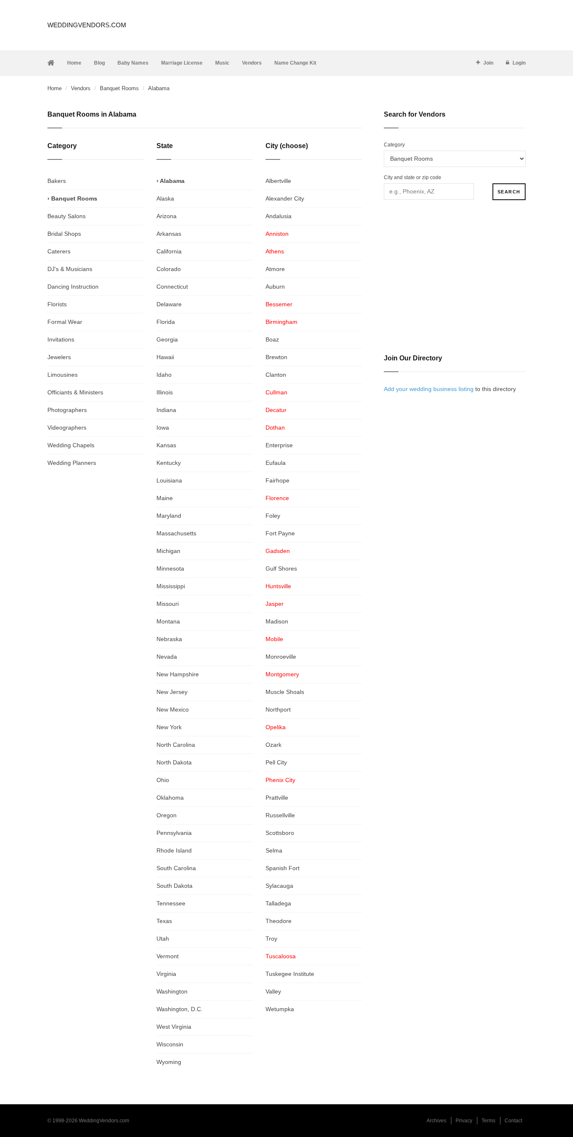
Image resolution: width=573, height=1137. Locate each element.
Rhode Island (174, 850)
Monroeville (281, 656)
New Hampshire (177, 674)
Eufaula (276, 462)
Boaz (272, 339)
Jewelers (59, 357)
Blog (99, 63)
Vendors (252, 63)
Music (222, 63)
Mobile (274, 639)
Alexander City (285, 198)
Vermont (167, 956)
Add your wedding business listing (429, 389)
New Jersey (172, 691)
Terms (488, 1121)
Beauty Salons (66, 216)
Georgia (167, 339)
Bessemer (279, 304)
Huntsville (278, 586)
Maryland (168, 515)
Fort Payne (280, 533)
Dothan (275, 427)
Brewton (276, 357)
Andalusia (279, 216)
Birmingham (281, 321)
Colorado (168, 269)
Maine (164, 498)
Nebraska (169, 639)
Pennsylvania (174, 832)
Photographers (67, 410)
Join (488, 63)
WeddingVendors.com (86, 25)
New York (169, 727)
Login (519, 63)
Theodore (279, 921)
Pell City (276, 762)
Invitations (60, 339)
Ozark (273, 744)
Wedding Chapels (70, 445)
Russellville (280, 815)
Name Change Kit (295, 63)
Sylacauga (279, 885)
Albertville (278, 180)
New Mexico (172, 709)
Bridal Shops (64, 233)
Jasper (275, 603)
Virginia (166, 973)
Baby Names (132, 63)
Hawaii (165, 357)
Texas (164, 921)
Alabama (172, 180)
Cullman (276, 392)
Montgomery (282, 674)
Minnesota (170, 568)
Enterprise (279, 445)
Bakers (56, 180)
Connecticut (172, 286)
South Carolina (176, 868)
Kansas (166, 445)
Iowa (162, 427)
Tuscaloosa (281, 956)
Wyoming (168, 1062)
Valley (273, 991)
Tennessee (170, 903)
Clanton (276, 374)
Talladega (278, 903)
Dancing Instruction (73, 286)
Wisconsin (169, 1044)
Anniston (277, 233)
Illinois (164, 392)
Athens (275, 251)
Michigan (168, 551)
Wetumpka (280, 1009)
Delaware (169, 304)
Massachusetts (176, 533)
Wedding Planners (71, 462)
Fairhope (277, 480)
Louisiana (169, 480)
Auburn (275, 286)
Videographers (66, 427)
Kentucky (168, 462)
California (169, 251)
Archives (436, 1121)
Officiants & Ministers (75, 392)
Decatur (276, 410)
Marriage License (182, 63)
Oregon (166, 815)
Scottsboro (280, 832)
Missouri (167, 603)
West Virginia (173, 1026)
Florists (57, 304)
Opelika (276, 727)
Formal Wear (64, 321)
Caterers (58, 251)
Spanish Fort (283, 868)
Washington (172, 991)
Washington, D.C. (179, 1009)
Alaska (165, 198)
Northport (278, 709)
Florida (165, 321)
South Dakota (174, 885)
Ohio (162, 780)
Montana (168, 621)
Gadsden (278, 551)
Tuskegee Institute (290, 973)
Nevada (166, 656)
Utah (162, 938)
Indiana (166, 410)
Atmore (275, 269)
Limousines (62, 374)
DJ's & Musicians (69, 269)
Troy (271, 938)
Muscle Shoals (285, 691)
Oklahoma (170, 797)
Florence (277, 498)
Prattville (277, 797)
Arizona (166, 216)
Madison (277, 621)
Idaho (164, 374)
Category (394, 145)
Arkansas (168, 233)
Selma (274, 850)
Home (74, 63)
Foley (273, 515)
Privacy (464, 1121)
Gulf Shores (281, 568)
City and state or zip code (412, 177)
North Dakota (174, 762)
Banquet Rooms (119, 88)
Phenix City (280, 780)
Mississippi (170, 586)
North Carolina (175, 744)
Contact (513, 1121)
